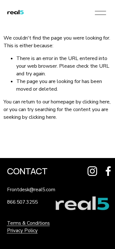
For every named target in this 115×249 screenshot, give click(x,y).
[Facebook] (108, 171)
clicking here (96, 101)
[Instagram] (92, 171)
